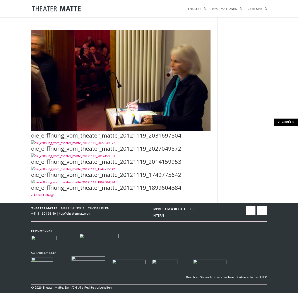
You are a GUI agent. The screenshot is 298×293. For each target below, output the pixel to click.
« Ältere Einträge (43, 195)
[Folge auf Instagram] (262, 210)
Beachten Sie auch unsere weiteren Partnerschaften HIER (226, 277)
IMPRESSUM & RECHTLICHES (173, 209)
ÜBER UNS (254, 9)
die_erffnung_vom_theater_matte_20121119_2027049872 (106, 148)
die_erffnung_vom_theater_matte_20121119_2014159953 (106, 161)
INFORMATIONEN (224, 9)
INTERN (158, 215)
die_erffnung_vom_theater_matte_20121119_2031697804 (106, 135)
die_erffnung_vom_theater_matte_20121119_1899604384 (106, 187)
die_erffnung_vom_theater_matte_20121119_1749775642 (106, 175)
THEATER (194, 9)
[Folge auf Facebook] (250, 210)
